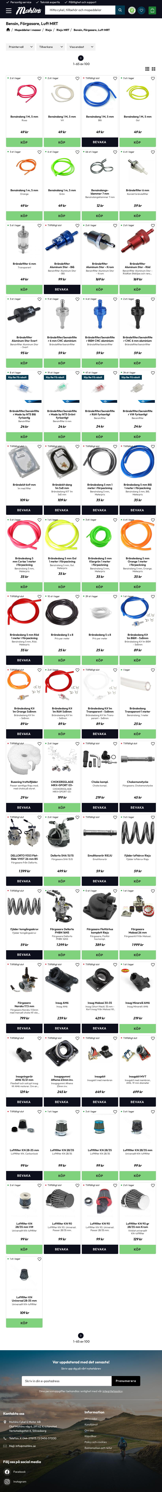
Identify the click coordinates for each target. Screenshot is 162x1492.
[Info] (100, 142)
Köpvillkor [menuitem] (91, 1436)
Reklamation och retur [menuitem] (98, 1448)
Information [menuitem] (94, 1412)
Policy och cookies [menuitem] (96, 1442)
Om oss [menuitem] (89, 1430)
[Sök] (120, 10)
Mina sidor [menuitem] (91, 1419)
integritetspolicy (112, 1391)
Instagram (19, 1481)
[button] (8, 10)
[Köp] (24, 142)
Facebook (19, 1471)
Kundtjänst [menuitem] (91, 1424)
